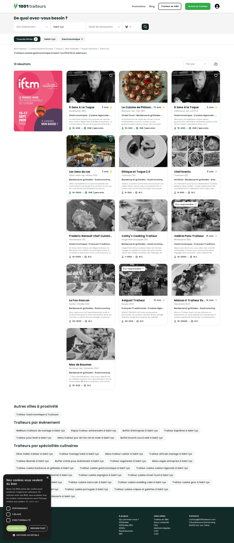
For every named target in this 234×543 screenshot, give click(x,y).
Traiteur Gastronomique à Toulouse (37, 414)
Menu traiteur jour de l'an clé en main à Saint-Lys (86, 437)
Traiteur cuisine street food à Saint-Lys (150, 475)
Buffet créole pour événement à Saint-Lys (79, 461)
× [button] (47, 478)
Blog (152, 6)
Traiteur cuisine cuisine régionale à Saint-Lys (162, 468)
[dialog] (27, 507)
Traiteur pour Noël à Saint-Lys (33, 437)
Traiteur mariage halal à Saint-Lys (79, 453)
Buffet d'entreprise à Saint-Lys (140, 430)
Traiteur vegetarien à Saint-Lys (128, 461)
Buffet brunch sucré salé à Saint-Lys (142, 437)
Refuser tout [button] (38, 528)
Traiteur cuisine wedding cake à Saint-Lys (142, 482)
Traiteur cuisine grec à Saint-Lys (191, 482)
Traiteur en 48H (170, 6)
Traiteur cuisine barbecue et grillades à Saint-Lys (45, 468)
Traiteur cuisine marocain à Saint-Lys (89, 482)
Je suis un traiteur (198, 6)
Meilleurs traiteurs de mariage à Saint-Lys (40, 430)
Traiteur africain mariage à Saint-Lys (170, 453)
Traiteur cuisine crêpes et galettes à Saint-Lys (141, 489)
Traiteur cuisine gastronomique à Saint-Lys (105, 468)
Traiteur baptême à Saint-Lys (181, 430)
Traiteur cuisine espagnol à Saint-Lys (99, 475)
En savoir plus (32, 501)
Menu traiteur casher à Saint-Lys (124, 453)
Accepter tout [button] (16, 528)
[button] (27, 535)
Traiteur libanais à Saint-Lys (32, 461)
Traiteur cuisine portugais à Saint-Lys (86, 489)
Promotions (138, 6)
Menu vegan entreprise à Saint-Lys (172, 461)
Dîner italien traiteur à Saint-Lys (34, 453)
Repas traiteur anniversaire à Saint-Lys (93, 430)
